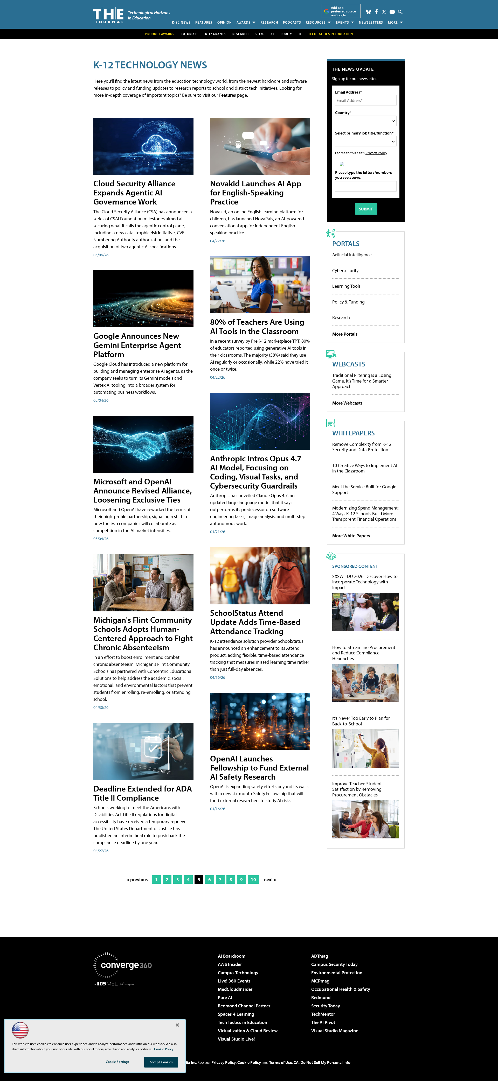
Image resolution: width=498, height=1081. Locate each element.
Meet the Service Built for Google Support (364, 489)
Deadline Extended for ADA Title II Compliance (142, 793)
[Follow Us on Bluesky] (368, 12)
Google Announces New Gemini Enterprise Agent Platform (137, 344)
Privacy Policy (376, 152)
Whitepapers (353, 432)
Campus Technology (238, 973)
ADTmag (319, 956)
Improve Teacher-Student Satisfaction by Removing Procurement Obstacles (357, 789)
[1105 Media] (124, 1012)
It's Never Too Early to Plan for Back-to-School (361, 720)
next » (270, 879)
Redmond (320, 997)
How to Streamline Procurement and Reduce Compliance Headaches (363, 653)
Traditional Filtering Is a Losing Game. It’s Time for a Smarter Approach (361, 380)
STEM (259, 34)
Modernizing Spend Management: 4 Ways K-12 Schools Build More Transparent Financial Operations (365, 513)
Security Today (325, 1006)
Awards (244, 22)
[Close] (177, 1025)
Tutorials (189, 34)
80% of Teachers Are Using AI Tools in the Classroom (257, 326)
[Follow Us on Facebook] (376, 11)
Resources (316, 22)
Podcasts (292, 22)
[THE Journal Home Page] (131, 15)
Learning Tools (346, 286)
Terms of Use (280, 1062)
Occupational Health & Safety (340, 989)
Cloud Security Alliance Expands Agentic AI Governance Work (134, 192)
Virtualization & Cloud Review (248, 1031)
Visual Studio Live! (236, 1039)
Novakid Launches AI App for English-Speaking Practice (255, 192)
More (393, 22)
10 (253, 879)
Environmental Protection (336, 973)
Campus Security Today (334, 964)
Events (342, 22)
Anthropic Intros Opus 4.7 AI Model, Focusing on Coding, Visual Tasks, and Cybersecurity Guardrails (255, 472)
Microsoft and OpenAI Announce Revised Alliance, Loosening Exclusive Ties (142, 490)
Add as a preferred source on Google (343, 11)
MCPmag (320, 981)
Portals (345, 243)
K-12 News (181, 22)
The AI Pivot (323, 1022)
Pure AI (225, 997)
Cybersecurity (345, 270)
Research (269, 22)
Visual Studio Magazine (334, 1031)
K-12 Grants (215, 34)
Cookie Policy (249, 1062)
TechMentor (323, 1014)
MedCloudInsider (235, 989)
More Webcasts (347, 403)
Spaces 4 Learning (236, 1014)
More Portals (345, 334)
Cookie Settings (117, 1061)
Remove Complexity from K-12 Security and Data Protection (361, 447)
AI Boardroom (231, 956)
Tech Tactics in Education (242, 1022)
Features (203, 22)
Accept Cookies (161, 1062)
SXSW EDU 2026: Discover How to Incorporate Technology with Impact (365, 582)
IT (300, 34)
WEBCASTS (348, 363)
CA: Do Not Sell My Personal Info (322, 1062)
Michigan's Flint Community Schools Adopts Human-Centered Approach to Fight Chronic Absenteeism (143, 633)
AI (272, 34)
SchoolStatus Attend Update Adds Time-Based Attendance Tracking (255, 621)
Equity (286, 34)
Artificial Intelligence (352, 255)
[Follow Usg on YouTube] (392, 12)
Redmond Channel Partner (244, 1006)
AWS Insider (230, 964)
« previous (137, 879)
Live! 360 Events (234, 981)
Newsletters (371, 22)
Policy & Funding (348, 302)
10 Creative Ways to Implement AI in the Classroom (364, 468)
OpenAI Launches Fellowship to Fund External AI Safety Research (259, 767)
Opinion (224, 22)
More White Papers (351, 536)
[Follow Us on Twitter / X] (384, 12)
